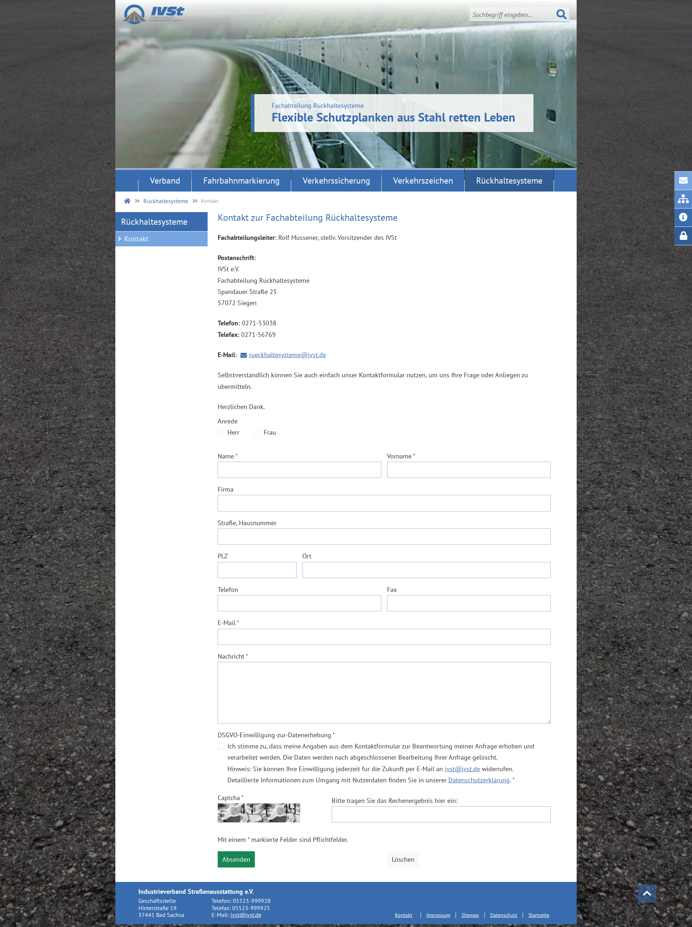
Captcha (231, 797)
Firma (226, 489)
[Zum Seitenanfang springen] (647, 893)
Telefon (228, 589)
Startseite (538, 915)
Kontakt (136, 238)
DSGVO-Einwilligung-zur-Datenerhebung (276, 734)
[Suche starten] (561, 14)
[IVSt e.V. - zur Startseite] (154, 14)
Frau (270, 432)
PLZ (223, 556)
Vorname (401, 456)
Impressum (438, 915)
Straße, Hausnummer (247, 522)
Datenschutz (503, 915)
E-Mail (228, 622)
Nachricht (233, 656)
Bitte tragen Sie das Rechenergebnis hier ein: (394, 800)
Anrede (228, 421)
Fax (392, 589)
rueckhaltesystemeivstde (287, 355)
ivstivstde (462, 769)
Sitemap (470, 915)
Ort (306, 556)
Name (228, 456)
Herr (233, 432)
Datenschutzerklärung (479, 780)
